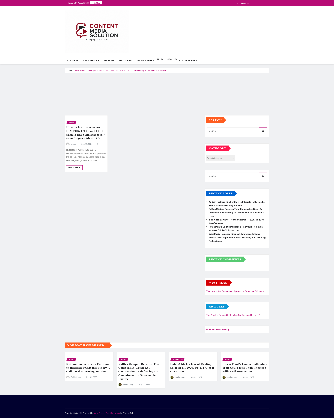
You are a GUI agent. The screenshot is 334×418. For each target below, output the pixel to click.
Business (72, 60)
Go (262, 130)
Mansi (73, 144)
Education (126, 60)
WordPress (99, 413)
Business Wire (188, 60)
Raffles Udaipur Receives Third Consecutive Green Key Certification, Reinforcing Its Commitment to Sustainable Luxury (236, 212)
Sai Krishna (76, 377)
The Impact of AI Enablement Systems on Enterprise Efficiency (235, 291)
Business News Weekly (217, 329)
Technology (91, 60)
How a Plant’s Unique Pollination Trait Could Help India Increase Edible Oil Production (244, 367)
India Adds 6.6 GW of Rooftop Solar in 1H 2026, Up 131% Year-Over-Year (192, 367)
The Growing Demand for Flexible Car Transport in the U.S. (233, 315)
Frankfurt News (113, 413)
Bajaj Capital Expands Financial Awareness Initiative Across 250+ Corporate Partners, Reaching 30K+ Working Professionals (237, 237)
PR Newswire (145, 60)
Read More (74, 167)
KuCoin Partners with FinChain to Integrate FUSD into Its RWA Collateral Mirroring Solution (88, 367)
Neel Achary (128, 384)
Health (109, 60)
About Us (172, 59)
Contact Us (162, 59)
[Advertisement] (167, 92)
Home (69, 70)
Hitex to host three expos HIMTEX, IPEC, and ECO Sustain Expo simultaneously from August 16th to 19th (120, 70)
